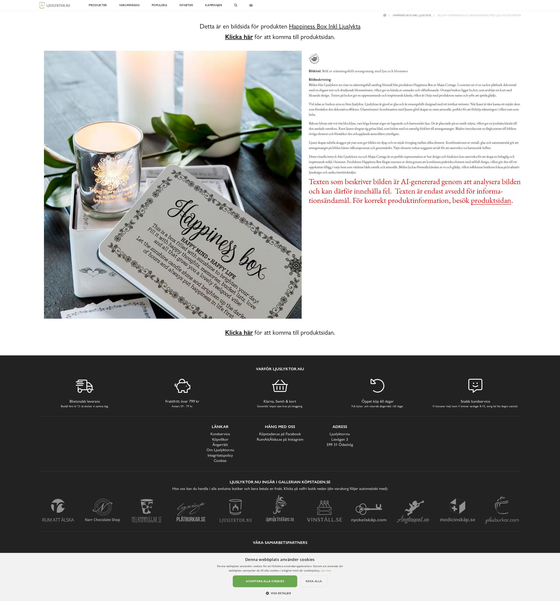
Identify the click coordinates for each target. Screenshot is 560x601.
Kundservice (220, 434)
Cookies (220, 460)
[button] (280, 593)
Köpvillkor (220, 439)
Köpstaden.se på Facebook (280, 434)
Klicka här (239, 36)
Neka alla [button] (314, 581)
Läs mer (326, 570)
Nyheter (186, 5)
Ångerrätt (220, 444)
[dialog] (280, 577)
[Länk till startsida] (384, 15)
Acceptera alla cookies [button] (265, 581)
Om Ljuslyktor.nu (220, 449)
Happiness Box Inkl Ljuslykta (324, 26)
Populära (159, 5)
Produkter (98, 5)
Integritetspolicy (220, 455)
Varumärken (129, 5)
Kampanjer (213, 5)
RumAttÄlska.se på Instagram (280, 439)
